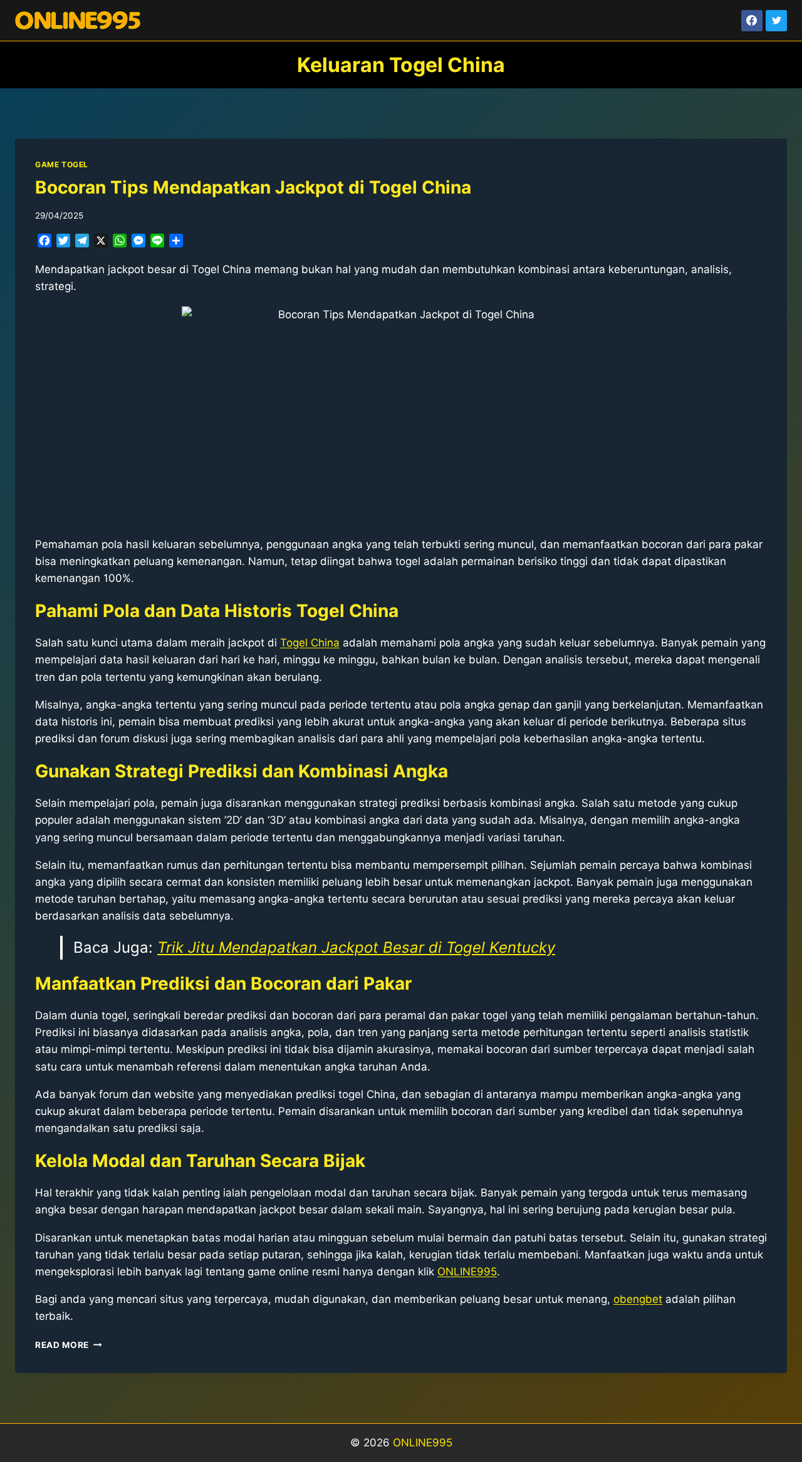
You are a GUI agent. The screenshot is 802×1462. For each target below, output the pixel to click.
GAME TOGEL (61, 164)
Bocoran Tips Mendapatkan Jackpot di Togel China (253, 187)
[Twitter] (776, 20)
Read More (68, 1345)
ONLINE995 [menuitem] (467, 1271)
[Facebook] (752, 20)
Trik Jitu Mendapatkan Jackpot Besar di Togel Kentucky (356, 947)
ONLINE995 (422, 1442)
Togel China (310, 642)
